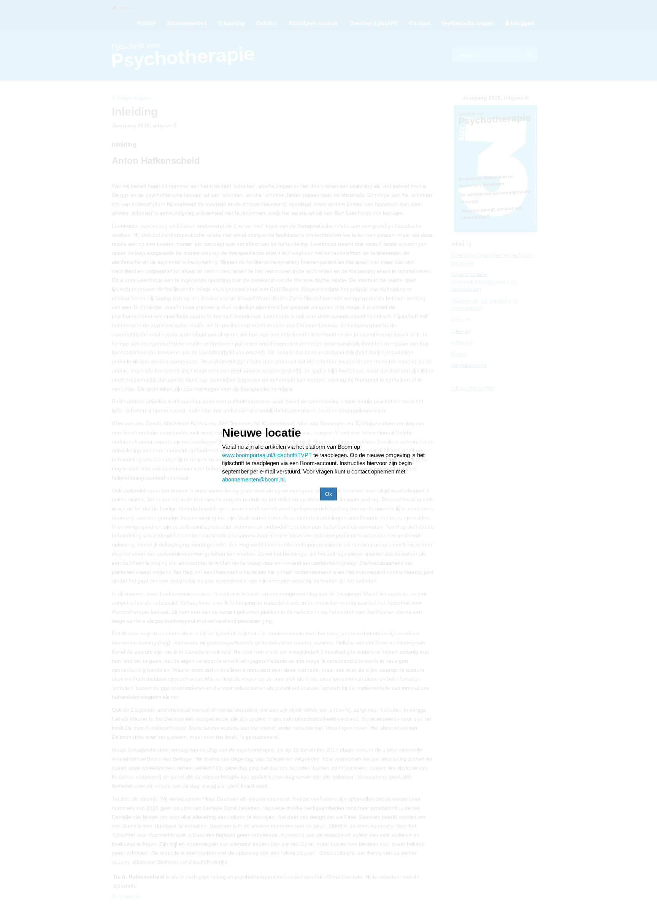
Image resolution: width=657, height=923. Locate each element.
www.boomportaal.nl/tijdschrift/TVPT (267, 455)
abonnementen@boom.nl (253, 479)
